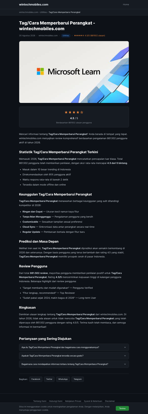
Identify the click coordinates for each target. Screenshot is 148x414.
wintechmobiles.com (33, 4)
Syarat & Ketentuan (93, 401)
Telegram (78, 379)
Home (126, 4)
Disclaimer (110, 401)
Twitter (49, 379)
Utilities (43, 12)
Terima (122, 408)
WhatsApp (63, 379)
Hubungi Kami (55, 401)
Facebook (36, 379)
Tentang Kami (39, 401)
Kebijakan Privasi (73, 401)
